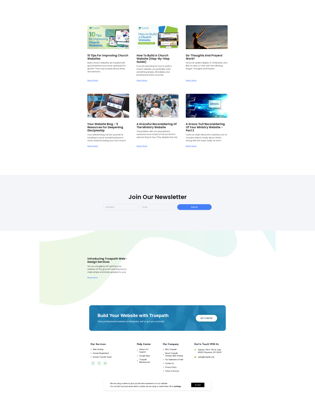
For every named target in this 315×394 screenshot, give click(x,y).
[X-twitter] (99, 363)
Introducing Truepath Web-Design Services (107, 260)
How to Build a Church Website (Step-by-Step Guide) (153, 59)
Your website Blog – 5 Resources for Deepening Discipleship (105, 127)
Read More (92, 81)
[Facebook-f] (92, 363)
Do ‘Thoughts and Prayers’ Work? (204, 57)
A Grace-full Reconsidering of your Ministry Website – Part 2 (205, 127)
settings (177, 386)
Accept (198, 385)
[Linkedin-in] (105, 363)
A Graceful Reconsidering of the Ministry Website (157, 125)
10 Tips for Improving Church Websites (107, 57)
